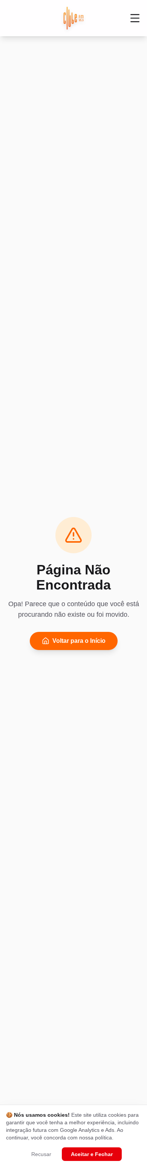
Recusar (41, 1154)
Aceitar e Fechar (92, 1154)
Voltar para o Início (79, 641)
